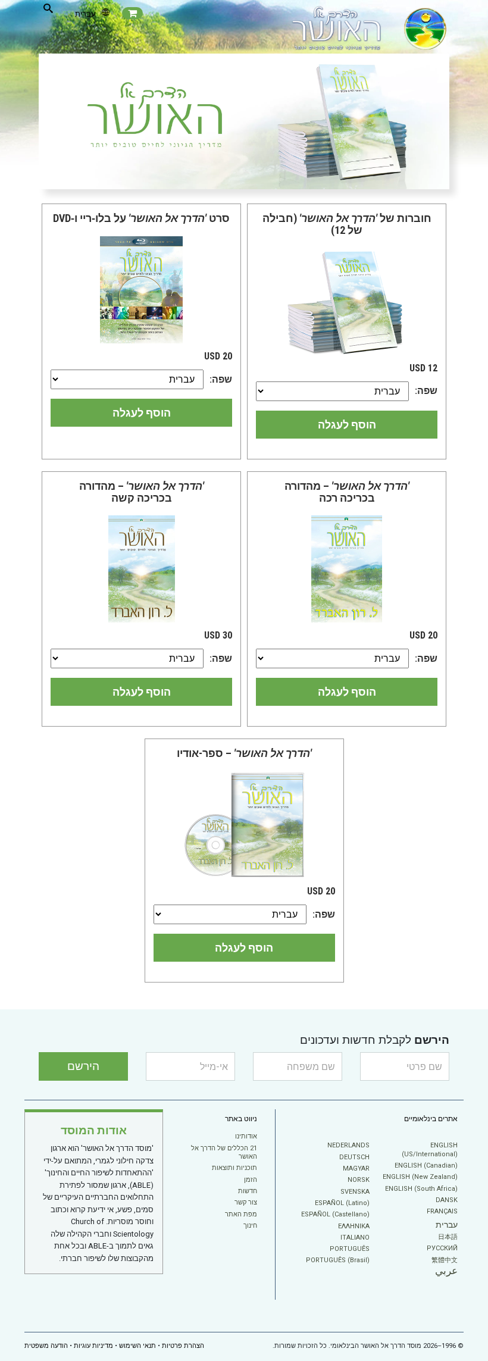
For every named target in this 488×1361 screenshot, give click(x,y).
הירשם (83, 1066)
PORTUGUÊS (350, 1249)
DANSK (447, 1200)
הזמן (250, 1180)
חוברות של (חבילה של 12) (346, 224)
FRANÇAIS (442, 1211)
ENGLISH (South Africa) (421, 1189)
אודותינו (246, 1136)
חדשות (247, 1191)
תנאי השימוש (137, 1346)
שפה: (426, 390)
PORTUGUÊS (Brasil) (338, 1260)
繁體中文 (444, 1260)
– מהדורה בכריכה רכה (346, 492)
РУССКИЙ (442, 1248)
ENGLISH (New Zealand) (420, 1177)
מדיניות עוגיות (93, 1346)
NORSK (359, 1180)
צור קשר (245, 1202)
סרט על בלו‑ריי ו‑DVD (141, 218)
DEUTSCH (354, 1157)
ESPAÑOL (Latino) (342, 1203)
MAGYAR (356, 1168)
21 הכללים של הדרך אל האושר (224, 1152)
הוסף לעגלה (347, 424)
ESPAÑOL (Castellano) (335, 1214)
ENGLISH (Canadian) (426, 1165)
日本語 (448, 1237)
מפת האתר (241, 1214)
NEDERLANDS (348, 1145)
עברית (447, 1224)
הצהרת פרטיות (183, 1346)
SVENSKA (355, 1192)
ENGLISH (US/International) (430, 1149)
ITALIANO (355, 1237)
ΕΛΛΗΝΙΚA (354, 1226)
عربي (446, 1270)
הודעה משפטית (46, 1346)
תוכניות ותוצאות (234, 1168)
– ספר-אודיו (244, 753)
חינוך (250, 1225)
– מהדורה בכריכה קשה (141, 492)
